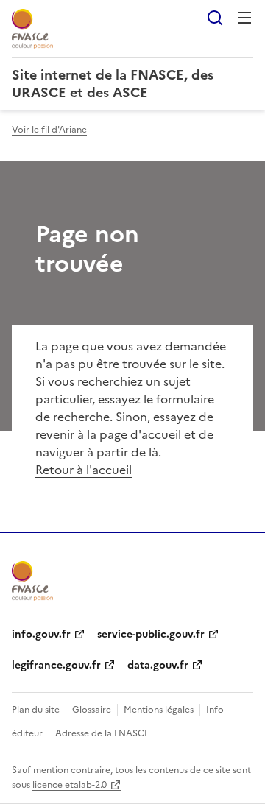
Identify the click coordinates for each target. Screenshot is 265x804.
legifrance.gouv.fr (56, 665)
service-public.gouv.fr (151, 634)
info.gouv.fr (41, 634)
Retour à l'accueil (83, 470)
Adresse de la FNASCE (102, 733)
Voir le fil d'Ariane (49, 129)
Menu (244, 17)
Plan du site (36, 709)
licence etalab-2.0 (69, 784)
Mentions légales (159, 709)
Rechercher (215, 17)
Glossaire (91, 709)
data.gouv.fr (157, 665)
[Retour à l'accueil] (32, 581)
